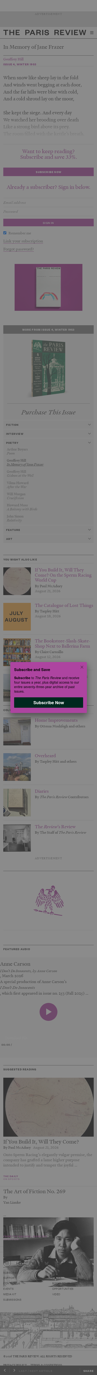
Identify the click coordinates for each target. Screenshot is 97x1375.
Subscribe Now (48, 702)
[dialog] (48, 687)
